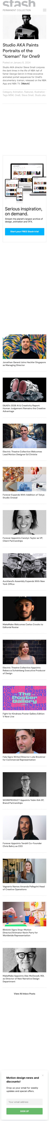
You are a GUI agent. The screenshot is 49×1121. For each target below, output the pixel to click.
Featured (28, 91)
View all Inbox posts (24, 993)
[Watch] (25, 83)
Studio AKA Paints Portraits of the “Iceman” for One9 (21, 50)
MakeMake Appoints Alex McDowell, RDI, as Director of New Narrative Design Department (23, 978)
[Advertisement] (24, 130)
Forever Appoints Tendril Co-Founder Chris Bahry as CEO (22, 845)
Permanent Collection (17, 10)
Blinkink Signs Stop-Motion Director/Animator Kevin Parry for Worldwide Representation (20, 932)
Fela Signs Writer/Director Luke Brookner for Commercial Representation (24, 758)
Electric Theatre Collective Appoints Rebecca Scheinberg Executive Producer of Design (24, 670)
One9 (17, 95)
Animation (18, 91)
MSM (10, 95)
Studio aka (40, 95)
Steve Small (28, 95)
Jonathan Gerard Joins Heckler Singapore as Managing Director (24, 364)
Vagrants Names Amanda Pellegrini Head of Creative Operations (24, 888)
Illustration (39, 91)
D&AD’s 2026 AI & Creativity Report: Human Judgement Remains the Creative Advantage (24, 408)
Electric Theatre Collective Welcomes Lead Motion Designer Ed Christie (22, 453)
